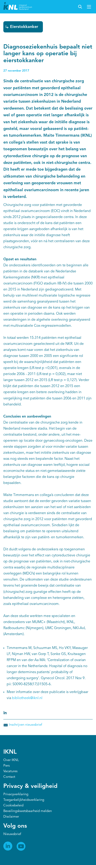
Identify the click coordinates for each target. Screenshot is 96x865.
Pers (6, 765)
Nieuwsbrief (12, 834)
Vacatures (10, 771)
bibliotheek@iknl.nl (27, 698)
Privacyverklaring (15, 794)
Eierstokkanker (24, 27)
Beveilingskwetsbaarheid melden (27, 811)
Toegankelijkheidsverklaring (23, 800)
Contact (9, 777)
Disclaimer (11, 816)
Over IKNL (11, 760)
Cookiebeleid (13, 805)
